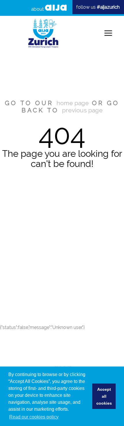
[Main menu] (107, 33)
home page (73, 103)
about (38, 9)
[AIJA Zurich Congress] (43, 33)
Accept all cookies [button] (104, 396)
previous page (82, 110)
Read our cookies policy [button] (34, 416)
